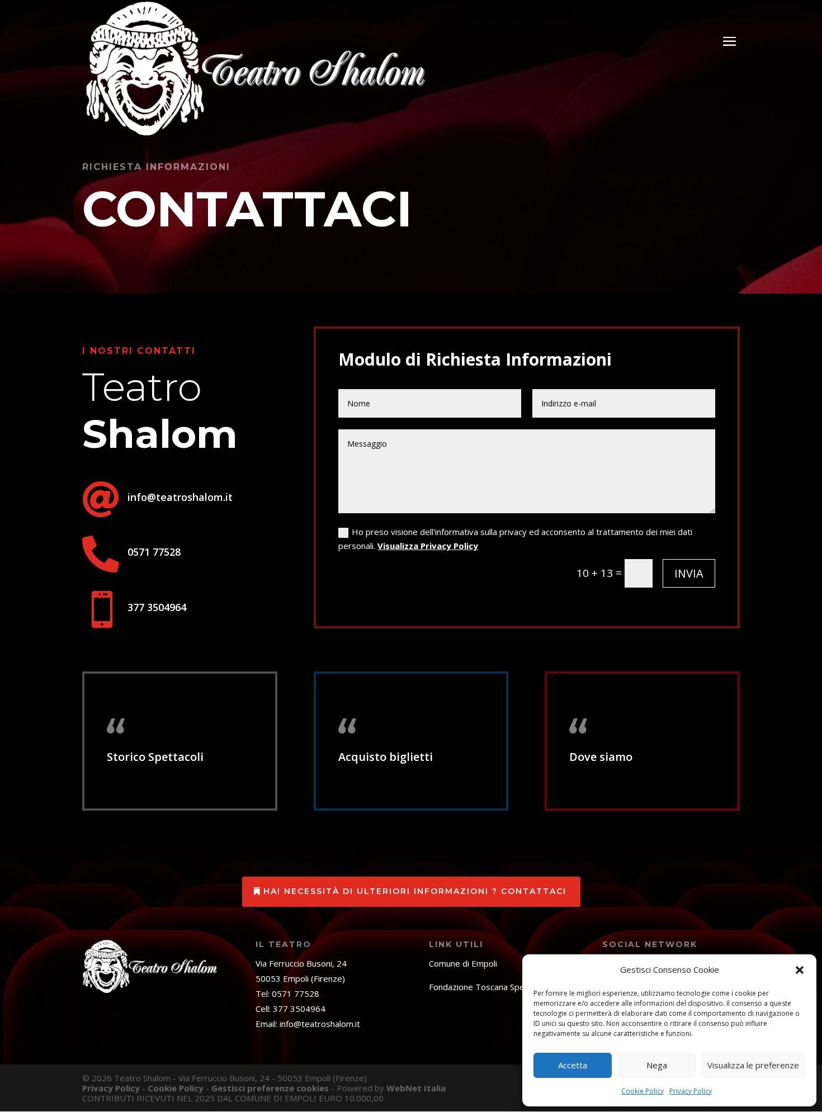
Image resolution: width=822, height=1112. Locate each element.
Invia (688, 573)
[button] (799, 970)
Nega (656, 1065)
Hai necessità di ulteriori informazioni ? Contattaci (414, 891)
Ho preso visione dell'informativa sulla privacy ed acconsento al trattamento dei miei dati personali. (515, 539)
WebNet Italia (416, 1088)
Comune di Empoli (463, 963)
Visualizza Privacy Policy (427, 545)
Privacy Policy (690, 1091)
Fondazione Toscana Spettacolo (490, 986)
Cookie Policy (642, 1091)
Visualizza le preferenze (753, 1065)
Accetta (572, 1065)
